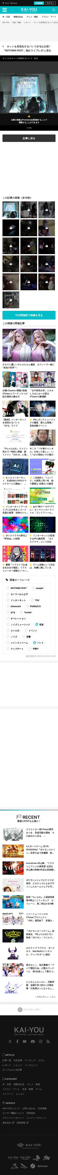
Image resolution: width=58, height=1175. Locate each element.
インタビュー (31, 1065)
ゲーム (39, 1089)
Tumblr (28, 612)
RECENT (30, 817)
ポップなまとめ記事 (12, 1069)
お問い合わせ (28, 1108)
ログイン (50, 3)
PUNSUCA (35, 606)
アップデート (17, 648)
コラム (41, 1060)
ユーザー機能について (13, 1113)
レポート (27, 22)
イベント (32, 630)
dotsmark (15, 606)
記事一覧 (6, 1060)
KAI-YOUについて (11, 1108)
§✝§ (12, 612)
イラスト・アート (11, 1089)
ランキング (30, 1060)
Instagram (40, 1041)
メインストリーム (19, 642)
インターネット (18, 600)
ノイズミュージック (20, 624)
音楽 (41, 624)
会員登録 (39, 3)
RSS (48, 1041)
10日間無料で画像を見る (29, 315)
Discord (33, 1041)
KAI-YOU (5, 22)
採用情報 (21, 1122)
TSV (36, 600)
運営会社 (6, 1122)
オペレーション (18, 618)
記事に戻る (29, 138)
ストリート (7, 1094)
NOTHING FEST (18, 588)
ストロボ (14, 630)
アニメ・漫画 (33, 1084)
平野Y (35, 648)
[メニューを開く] (4, 9)
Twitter (10, 1041)
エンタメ (20, 1094)
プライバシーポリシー (13, 1117)
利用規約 (31, 1113)
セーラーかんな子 (19, 594)
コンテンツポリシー (36, 1117)
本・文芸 (6, 1084)
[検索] (53, 10)
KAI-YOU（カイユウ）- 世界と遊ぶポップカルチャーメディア (29, 10)
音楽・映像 (16, 22)
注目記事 (18, 1060)
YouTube (24, 1041)
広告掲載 (42, 1108)
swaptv (39, 588)
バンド (40, 642)
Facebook (17, 1041)
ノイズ (13, 636)
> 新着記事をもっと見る (45, 997)
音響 (28, 636)
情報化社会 (19, 1084)
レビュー (18, 1065)
